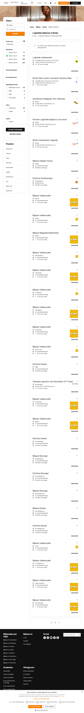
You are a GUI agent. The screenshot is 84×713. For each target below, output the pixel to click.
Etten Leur (9, 186)
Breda (44, 27)
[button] (42, 699)
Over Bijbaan (27, 644)
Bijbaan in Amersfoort (9, 656)
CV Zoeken (26, 674)
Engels (11, 111)
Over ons (32, 3)
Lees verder (62, 696)
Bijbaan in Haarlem (9, 653)
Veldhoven (9, 191)
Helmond (8, 163)
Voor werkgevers (24, 3)
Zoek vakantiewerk (9, 686)
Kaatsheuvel (9, 177)
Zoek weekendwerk (9, 689)
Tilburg (8, 153)
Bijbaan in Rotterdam (9, 643)
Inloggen (75, 3)
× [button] (82, 691)
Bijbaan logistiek (54, 27)
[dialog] (42, 701)
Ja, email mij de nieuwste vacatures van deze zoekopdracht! (51, 46)
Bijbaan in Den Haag (9, 659)
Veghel (8, 172)
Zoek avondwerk (8, 677)
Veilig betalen (27, 681)
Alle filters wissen (15, 134)
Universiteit (12, 97)
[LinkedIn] (45, 637)
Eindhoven (9, 149)
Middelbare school (14, 87)
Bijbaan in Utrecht (8, 646)
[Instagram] (48, 637)
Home (32, 27)
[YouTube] (51, 637)
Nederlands (12, 108)
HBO (10, 94)
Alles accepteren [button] (35, 706)
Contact (39, 3)
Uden (7, 158)
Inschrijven (63, 3)
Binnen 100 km (13, 62)
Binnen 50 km (13, 59)
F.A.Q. (25, 637)
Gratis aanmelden (28, 671)
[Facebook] (58, 637)
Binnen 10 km (13, 52)
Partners (25, 684)
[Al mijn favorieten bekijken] (50, 3)
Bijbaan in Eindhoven (9, 663)
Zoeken (15, 34)
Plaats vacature (28, 677)
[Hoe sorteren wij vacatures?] (24, 41)
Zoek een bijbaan (8, 674)
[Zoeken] (55, 3)
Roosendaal (9, 167)
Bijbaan (38, 27)
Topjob (11, 121)
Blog (45, 3)
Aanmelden (6, 671)
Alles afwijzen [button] (49, 706)
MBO (10, 91)
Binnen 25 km (13, 56)
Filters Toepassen (15, 129)
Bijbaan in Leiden (8, 649)
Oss (7, 181)
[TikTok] (54, 637)
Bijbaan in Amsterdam (9, 640)
